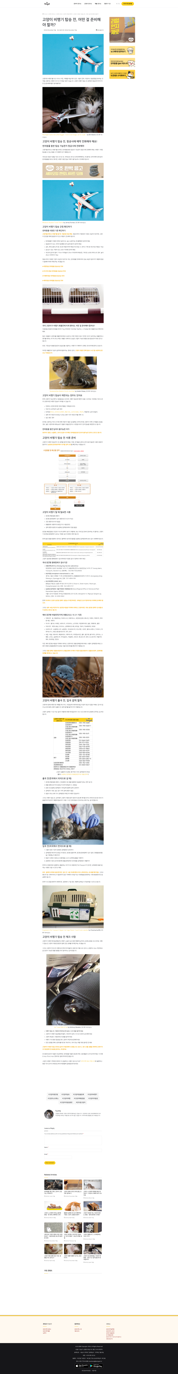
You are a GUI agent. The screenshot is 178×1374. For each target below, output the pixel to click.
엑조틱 (82, 412)
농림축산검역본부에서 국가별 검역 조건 (59, 444)
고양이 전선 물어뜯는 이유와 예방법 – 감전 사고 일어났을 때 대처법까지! (92, 1257)
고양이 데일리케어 (67, 14)
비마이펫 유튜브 (47, 1329)
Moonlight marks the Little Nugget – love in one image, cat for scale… (64, 135)
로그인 (118, 3)
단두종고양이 (81, 1102)
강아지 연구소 (77, 3)
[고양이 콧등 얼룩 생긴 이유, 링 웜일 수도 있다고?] (53, 1249)
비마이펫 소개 (78, 1329)
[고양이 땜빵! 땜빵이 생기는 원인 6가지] (73, 1249)
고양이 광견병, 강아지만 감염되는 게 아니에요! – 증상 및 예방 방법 (73, 1236)
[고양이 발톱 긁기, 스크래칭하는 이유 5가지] (93, 1227)
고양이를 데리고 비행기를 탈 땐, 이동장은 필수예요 (57, 234)
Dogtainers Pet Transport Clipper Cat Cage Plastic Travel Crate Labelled (65, 930)
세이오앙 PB (109, 1339)
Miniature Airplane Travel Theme (52, 222)
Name (46, 1147)
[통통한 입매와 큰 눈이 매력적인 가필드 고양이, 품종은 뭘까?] (73, 1206)
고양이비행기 (93, 1094)
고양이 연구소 (88, 3)
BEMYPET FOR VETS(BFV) (113, 1337)
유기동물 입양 (109, 1335)
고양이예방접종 (80, 1098)
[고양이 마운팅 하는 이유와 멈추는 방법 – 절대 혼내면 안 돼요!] (93, 1206)
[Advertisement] (73, 1078)
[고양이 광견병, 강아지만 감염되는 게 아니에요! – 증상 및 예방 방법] (73, 1227)
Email (46, 1154)
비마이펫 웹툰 (46, 1331)
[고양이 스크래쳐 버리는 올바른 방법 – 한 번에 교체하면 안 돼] (53, 1206)
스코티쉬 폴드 (75, 412)
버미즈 (52, 412)
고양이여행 (66, 1098)
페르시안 (67, 412)
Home (45, 14)
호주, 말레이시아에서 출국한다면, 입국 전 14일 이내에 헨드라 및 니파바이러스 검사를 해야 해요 (70, 872)
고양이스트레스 (54, 1098)
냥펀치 (44, 1333)
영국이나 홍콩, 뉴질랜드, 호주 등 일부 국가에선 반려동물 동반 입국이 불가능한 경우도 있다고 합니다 (71, 432)
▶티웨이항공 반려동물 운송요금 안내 (53, 276)
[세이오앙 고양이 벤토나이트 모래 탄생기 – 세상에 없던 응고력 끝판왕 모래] (53, 1227)
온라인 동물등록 (110, 1333)
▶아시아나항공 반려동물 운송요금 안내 (54, 271)
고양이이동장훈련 (66, 1102)
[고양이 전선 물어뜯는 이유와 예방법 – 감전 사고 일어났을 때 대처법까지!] (93, 1249)
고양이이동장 (93, 1098)
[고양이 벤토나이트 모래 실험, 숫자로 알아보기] (73, 1185)
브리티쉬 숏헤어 (59, 412)
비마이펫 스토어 (110, 1331)
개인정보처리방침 (86, 1370)
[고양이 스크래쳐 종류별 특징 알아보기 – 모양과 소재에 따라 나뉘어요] (93, 1185)
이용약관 (94, 1370)
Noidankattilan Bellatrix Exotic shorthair (62, 391)
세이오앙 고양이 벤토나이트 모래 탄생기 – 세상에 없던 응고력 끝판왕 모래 (53, 1236)
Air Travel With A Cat (60, 1027)
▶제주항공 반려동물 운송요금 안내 (52, 280)
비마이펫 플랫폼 (127, 3)
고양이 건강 (59, 14)
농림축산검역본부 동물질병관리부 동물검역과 (74, 774)
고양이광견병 (54, 1094)
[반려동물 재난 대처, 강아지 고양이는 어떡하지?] (53, 1185)
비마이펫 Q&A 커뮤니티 (88, 1061)
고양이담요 (66, 1094)
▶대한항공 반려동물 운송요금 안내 (52, 266)
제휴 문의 (77, 1331)
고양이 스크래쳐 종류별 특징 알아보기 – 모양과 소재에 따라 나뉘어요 (93, 1193)
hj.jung (58, 1111)
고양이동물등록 (79, 1094)
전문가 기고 (107, 3)
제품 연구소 (98, 3)
